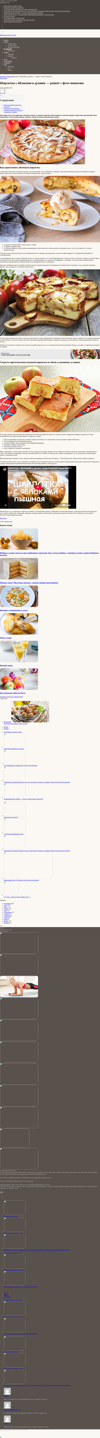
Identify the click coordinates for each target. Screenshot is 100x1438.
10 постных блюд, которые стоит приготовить (19, 20)
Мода (6, 42)
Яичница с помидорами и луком (14, 610)
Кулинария (8, 49)
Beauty (6, 52)
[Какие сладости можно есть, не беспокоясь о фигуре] (19, 1106)
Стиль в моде (12, 45)
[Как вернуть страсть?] (14, 815)
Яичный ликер (6, 665)
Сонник (6, 914)
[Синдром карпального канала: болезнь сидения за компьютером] (19, 1018)
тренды (14, 57)
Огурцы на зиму (9, 16)
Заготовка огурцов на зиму (13, 6)
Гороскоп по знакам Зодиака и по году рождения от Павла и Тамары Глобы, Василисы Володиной (37, 11)
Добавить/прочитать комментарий (11, 697)
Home (2, 76)
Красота (10, 56)
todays (6, 919)
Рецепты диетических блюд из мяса (16, 723)
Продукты (11, 50)
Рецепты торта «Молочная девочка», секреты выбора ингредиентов (29, 583)
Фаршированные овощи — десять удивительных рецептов (23, 13)
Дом (5, 64)
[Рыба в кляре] (19, 634)
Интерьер (11, 66)
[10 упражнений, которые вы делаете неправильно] (14, 764)
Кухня (10, 70)
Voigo (6, 1423)
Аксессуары (12, 43)
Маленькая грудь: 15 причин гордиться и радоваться (21, 880)
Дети (5, 59)
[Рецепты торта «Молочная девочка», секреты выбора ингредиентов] (19, 579)
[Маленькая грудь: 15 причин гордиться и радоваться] (28, 878)
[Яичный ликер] (19, 661)
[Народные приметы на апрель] (14, 747)
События (7, 63)
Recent (6, 727)
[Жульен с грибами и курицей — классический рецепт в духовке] (19, 1127)
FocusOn (7, 923)
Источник (3, 518)
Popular (6, 729)
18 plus (6, 917)
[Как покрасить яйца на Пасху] (19, 689)
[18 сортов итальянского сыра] (14, 832)
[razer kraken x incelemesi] (50, 1437)
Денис (6, 1396)
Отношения (8, 61)
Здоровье (11, 54)
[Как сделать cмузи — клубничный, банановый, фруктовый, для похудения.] (19, 1084)
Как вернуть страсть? (11, 817)
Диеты (6, 40)
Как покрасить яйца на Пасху (12, 693)
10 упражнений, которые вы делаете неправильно (20, 9)
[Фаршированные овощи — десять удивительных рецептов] (14, 797)
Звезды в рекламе (13, 47)
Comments (7, 1297)
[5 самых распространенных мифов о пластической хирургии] (19, 1169)
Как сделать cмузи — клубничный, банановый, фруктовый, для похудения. (29, 14)
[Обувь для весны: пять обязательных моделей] (14, 1147)
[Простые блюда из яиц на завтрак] (19, 1040)
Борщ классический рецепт (13, 21)
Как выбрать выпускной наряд (14, 18)
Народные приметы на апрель (14, 7)
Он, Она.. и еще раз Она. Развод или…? (17, 897)
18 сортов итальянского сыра (13, 834)
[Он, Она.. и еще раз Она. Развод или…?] (11, 895)
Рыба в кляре (6, 638)
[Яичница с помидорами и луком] (19, 606)
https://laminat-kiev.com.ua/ (12, 1410)
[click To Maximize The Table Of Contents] (2, 91)
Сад (9, 68)
